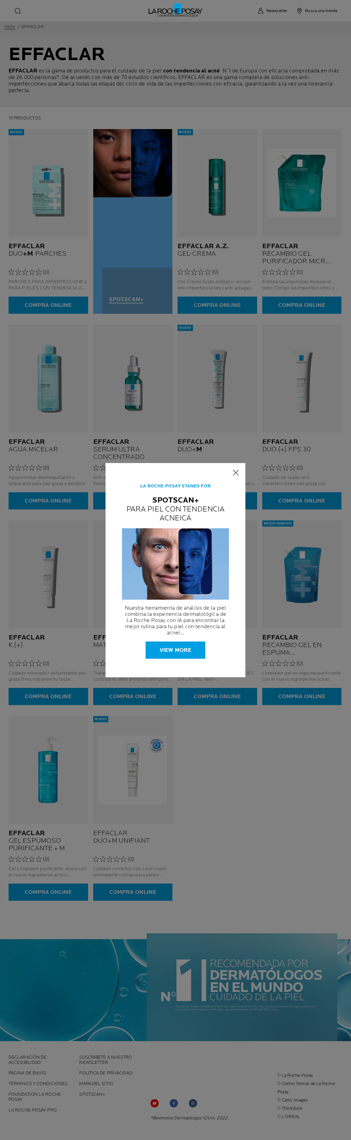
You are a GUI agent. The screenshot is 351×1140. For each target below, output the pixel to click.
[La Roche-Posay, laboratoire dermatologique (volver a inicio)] (176, 10)
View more (175, 650)
